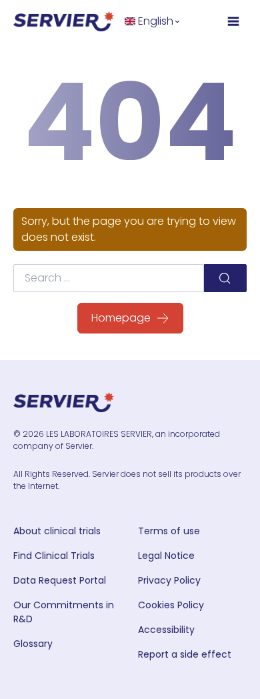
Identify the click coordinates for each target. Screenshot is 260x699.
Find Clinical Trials (54, 555)
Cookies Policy (171, 605)
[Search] (225, 278)
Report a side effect (184, 654)
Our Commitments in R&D (63, 612)
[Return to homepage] (63, 21)
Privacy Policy (169, 580)
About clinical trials (57, 531)
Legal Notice (166, 555)
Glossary (33, 643)
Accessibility (166, 629)
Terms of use (169, 531)
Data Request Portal (59, 580)
